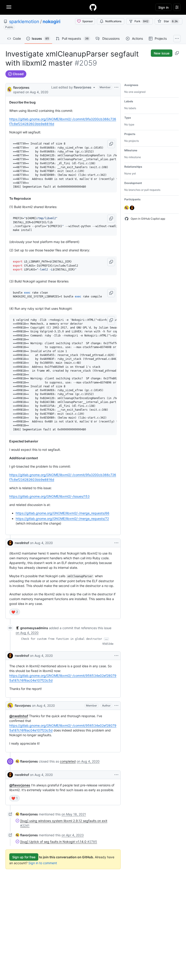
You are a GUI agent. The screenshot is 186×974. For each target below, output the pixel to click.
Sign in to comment (42, 863)
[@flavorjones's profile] (9, 89)
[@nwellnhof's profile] (10, 543)
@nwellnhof (18, 716)
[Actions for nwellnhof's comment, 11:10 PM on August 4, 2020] (116, 775)
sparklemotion (24, 21)
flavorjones (21, 87)
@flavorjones (19, 785)
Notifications (113, 21)
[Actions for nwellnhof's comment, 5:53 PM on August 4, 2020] (116, 656)
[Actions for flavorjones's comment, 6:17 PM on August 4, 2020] (116, 705)
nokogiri (51, 21)
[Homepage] (93, 7)
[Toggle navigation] (8, 7)
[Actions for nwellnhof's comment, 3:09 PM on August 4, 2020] (116, 543)
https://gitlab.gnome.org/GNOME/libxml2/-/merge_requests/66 (62, 513)
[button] (111, 144)
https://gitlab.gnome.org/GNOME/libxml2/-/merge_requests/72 (62, 518)
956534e (107, 643)
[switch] (14, 612)
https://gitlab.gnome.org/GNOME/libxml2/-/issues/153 (49, 496)
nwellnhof (22, 543)
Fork (141, 21)
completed (68, 761)
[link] (32, 628)
